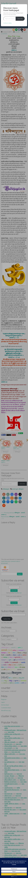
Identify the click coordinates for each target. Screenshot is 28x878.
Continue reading (7, 23)
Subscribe (20, 18)
